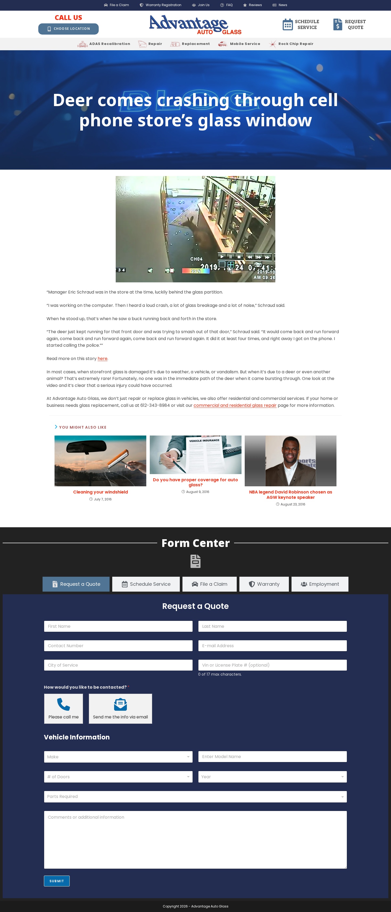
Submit (56, 881)
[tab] (76, 584)
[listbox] (118, 777)
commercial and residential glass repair (235, 405)
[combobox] (118, 757)
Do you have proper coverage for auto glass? (195, 482)
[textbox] (194, 797)
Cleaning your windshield (100, 492)
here (102, 358)
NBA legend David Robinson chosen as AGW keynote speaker (290, 495)
